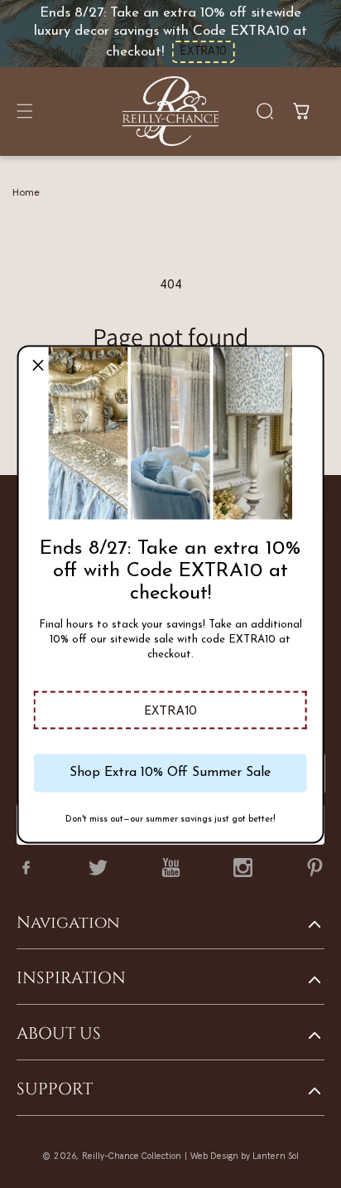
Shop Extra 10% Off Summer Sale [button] (170, 772)
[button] (170, 710)
